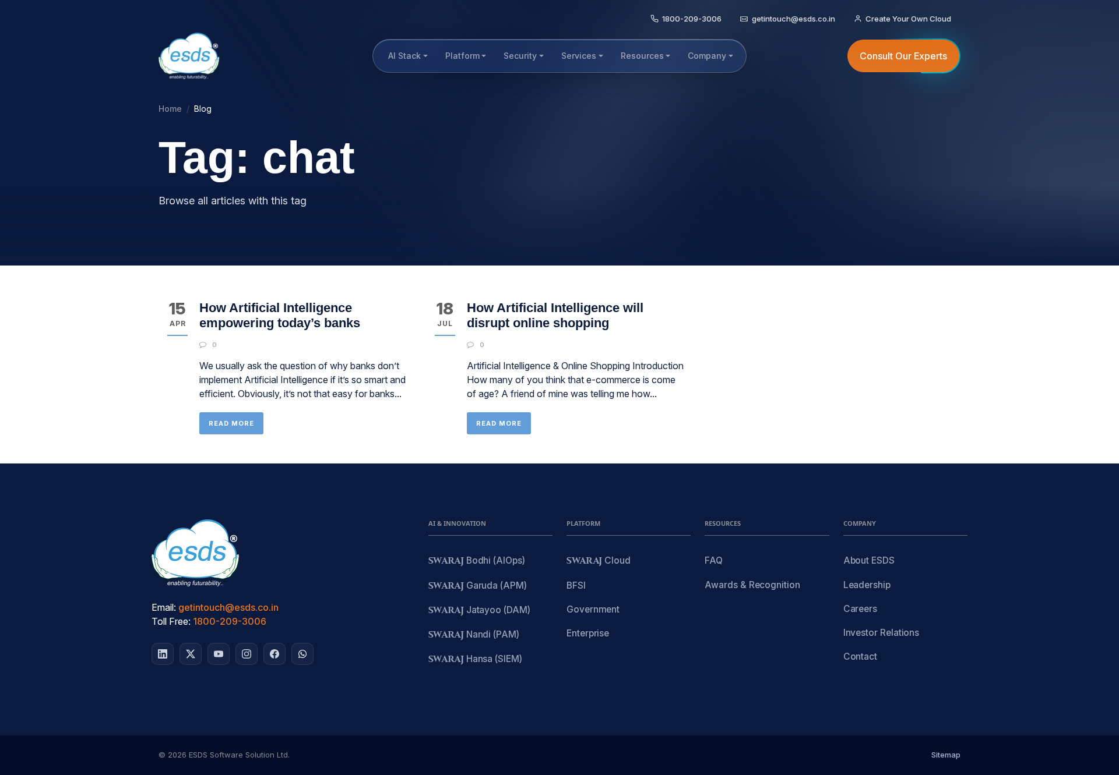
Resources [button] (642, 56)
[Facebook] (274, 654)
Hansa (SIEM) (475, 659)
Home (170, 109)
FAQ (714, 560)
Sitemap (945, 754)
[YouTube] (218, 654)
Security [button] (520, 56)
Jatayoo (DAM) (479, 610)
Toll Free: (171, 621)
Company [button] (707, 56)
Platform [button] (462, 56)
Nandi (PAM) (473, 635)
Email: (164, 607)
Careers (860, 608)
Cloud (598, 561)
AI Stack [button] (404, 56)
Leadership (867, 584)
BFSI (576, 585)
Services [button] (578, 56)
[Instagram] (246, 654)
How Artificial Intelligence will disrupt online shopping (555, 315)
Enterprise (587, 633)
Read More (231, 423)
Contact (860, 656)
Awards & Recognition (752, 584)
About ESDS (869, 560)
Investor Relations (881, 632)
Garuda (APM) (477, 586)
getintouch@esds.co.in (228, 607)
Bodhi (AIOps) (476, 561)
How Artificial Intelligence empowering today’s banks (279, 315)
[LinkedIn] (163, 654)
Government (593, 609)
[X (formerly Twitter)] (191, 654)
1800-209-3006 (229, 621)
